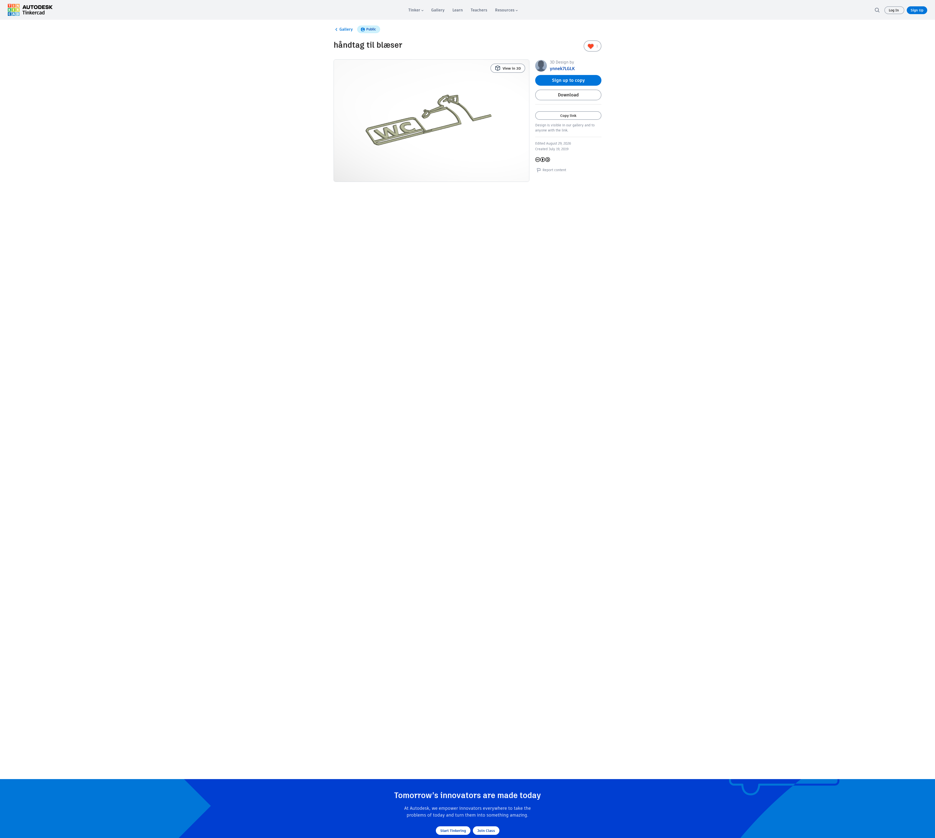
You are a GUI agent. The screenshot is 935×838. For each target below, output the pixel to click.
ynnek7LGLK (562, 68)
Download (568, 95)
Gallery (346, 29)
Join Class (486, 830)
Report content (554, 170)
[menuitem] (415, 10)
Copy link (568, 115)
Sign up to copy (568, 80)
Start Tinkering (453, 830)
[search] (877, 10)
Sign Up (917, 10)
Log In (894, 10)
